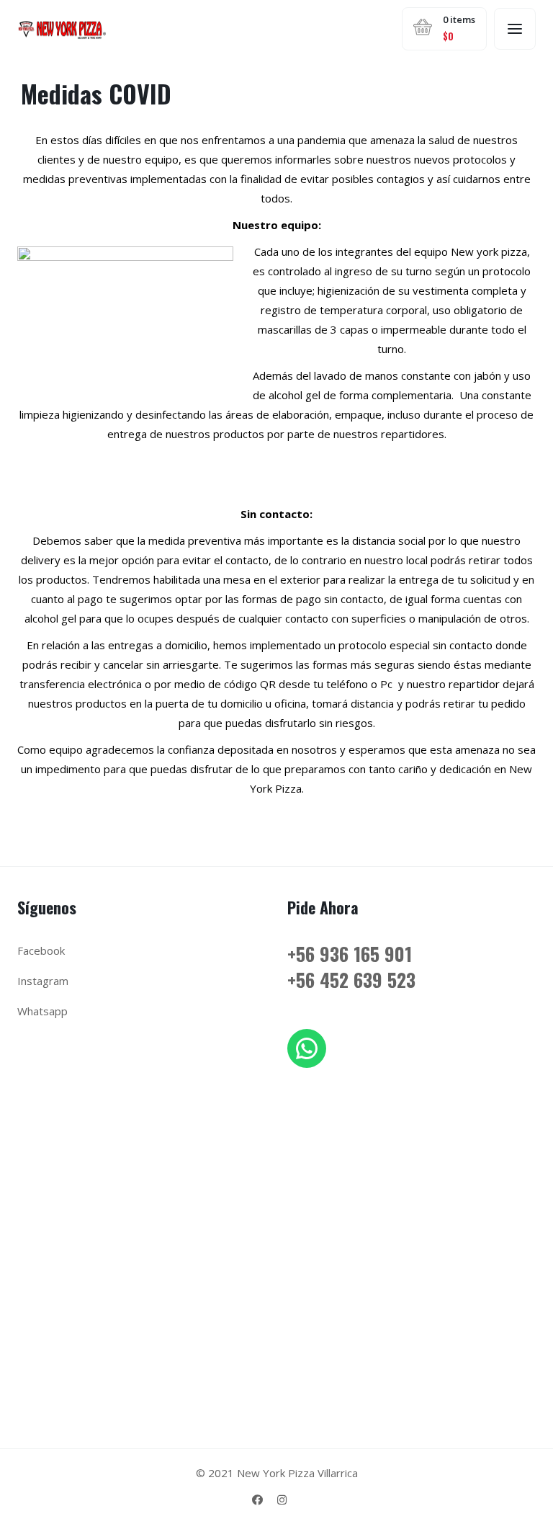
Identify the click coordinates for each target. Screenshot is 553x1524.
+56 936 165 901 (349, 954)
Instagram (42, 980)
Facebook (41, 950)
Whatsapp (42, 1011)
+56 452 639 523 (351, 980)
